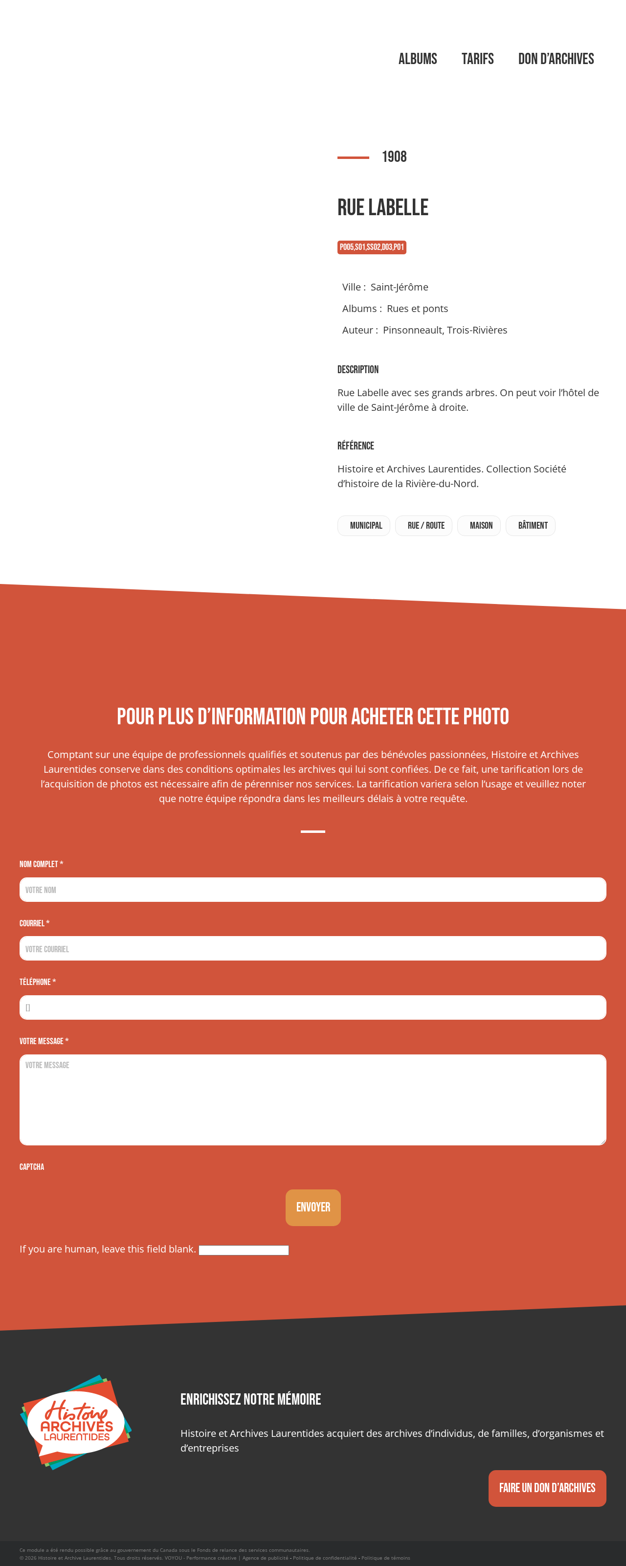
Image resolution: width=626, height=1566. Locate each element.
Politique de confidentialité (325, 1557)
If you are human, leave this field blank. (109, 1248)
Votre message (44, 1041)
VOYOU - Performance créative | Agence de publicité (227, 1557)
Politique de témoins (385, 1557)
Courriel (35, 923)
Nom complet (42, 864)
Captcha (32, 1167)
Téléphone (38, 982)
